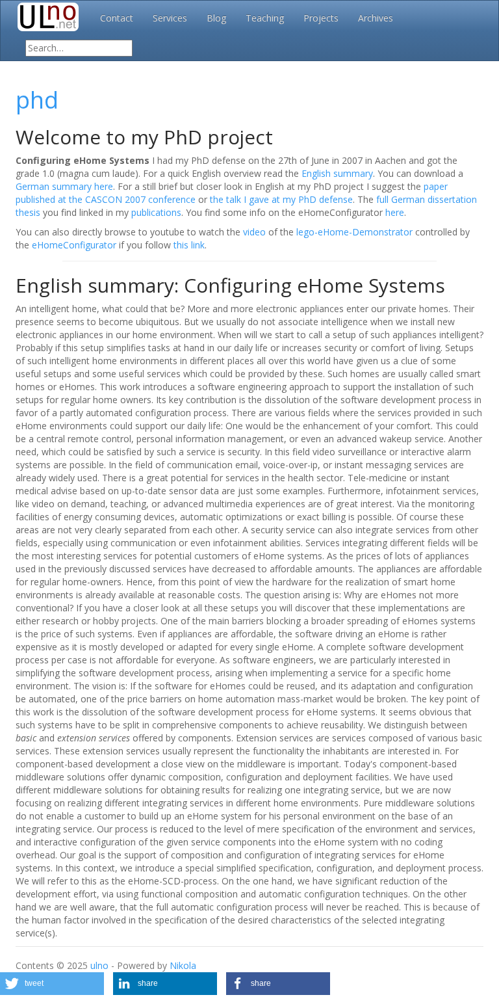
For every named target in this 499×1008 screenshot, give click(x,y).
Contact (116, 18)
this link (189, 245)
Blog (216, 18)
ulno (99, 965)
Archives (375, 18)
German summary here (64, 186)
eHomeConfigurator (74, 245)
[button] (52, 983)
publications (156, 212)
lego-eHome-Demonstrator (354, 232)
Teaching (265, 18)
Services (170, 18)
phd (37, 100)
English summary (337, 173)
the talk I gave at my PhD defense (281, 199)
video (254, 232)
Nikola (183, 965)
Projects (321, 18)
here (394, 212)
